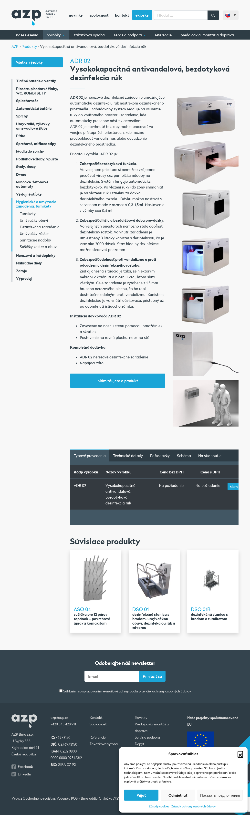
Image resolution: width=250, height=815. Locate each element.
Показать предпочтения (220, 795)
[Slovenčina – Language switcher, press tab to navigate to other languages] (231, 15)
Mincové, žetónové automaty (32, 184)
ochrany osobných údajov (171, 691)
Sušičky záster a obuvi (39, 246)
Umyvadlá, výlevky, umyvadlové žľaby (33, 126)
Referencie (163, 34)
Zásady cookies (159, 806)
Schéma (184, 455)
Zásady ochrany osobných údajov (193, 806)
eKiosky (142, 15)
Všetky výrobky (29, 62)
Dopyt (139, 744)
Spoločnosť (99, 15)
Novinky (76, 15)
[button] (240, 753)
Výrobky (54, 34)
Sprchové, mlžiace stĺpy (36, 143)
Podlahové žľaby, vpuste (37, 159)
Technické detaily (128, 455)
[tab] (89, 455)
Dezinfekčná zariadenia (40, 227)
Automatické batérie (34, 108)
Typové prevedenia (90, 455)
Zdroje (21, 271)
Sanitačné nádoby (35, 240)
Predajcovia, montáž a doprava (207, 34)
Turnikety (28, 213)
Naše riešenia (27, 34)
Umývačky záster (34, 233)
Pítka (20, 136)
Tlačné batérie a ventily (36, 81)
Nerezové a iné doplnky (36, 255)
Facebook (25, 766)
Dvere (21, 174)
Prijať (141, 795)
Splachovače (27, 100)
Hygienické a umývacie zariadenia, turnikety (36, 203)
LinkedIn (24, 774)
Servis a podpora (128, 34)
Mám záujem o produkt (117, 380)
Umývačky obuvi (34, 220)
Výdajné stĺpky (29, 194)
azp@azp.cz (59, 717)
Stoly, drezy (26, 166)
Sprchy (22, 116)
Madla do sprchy (30, 151)
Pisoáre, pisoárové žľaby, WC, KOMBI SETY (37, 90)
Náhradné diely (29, 263)
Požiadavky (160, 455)
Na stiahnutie (209, 455)
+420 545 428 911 (63, 724)
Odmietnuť (177, 795)
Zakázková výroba (89, 34)
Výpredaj (24, 278)
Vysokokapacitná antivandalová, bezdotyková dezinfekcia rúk (120, 494)
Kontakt (122, 15)
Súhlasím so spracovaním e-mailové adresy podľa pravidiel (126, 691)
